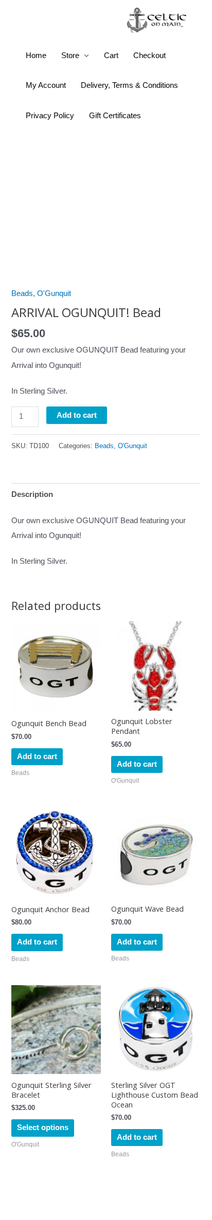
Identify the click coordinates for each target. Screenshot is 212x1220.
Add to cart (77, 415)
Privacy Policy (50, 116)
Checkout (149, 55)
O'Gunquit (54, 293)
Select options (42, 1127)
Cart (111, 55)
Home (36, 55)
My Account (46, 85)
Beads (22, 293)
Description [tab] (32, 494)
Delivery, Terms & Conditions (129, 85)
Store (70, 55)
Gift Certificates (115, 116)
